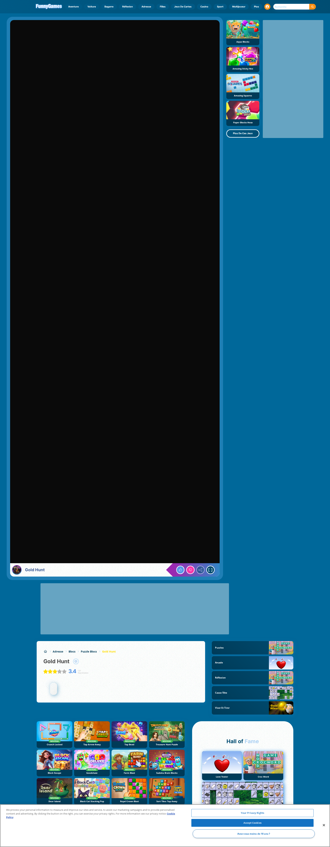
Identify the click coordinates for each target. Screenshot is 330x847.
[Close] (324, 825)
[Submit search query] (312, 7)
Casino (204, 6)
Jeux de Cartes (183, 6)
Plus (256, 6)
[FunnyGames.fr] (45, 651)
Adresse (146, 6)
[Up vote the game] (180, 570)
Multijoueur (238, 6)
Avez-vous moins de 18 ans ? (253, 833)
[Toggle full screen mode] (210, 570)
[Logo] (49, 6)
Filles (163, 6)
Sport (220, 6)
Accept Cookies (252, 822)
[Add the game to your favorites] (76, 661)
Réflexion (127, 6)
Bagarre (108, 6)
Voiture (91, 6)
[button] (267, 7)
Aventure (73, 6)
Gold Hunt (109, 651)
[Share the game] (200, 570)
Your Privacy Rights (252, 813)
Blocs (72, 651)
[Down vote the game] (190, 570)
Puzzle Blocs (89, 651)
